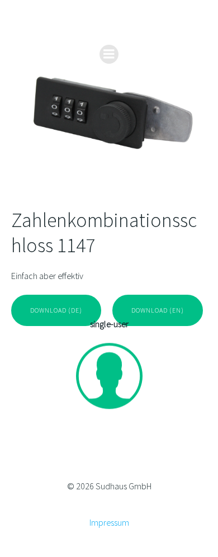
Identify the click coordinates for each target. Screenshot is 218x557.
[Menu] (109, 54)
